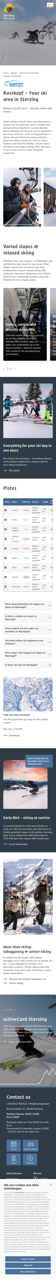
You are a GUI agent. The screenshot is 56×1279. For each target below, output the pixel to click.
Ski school (14, 470)
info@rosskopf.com (39, 1103)
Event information (18, 844)
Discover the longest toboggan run (27, 979)
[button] (51, 1184)
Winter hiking (16, 983)
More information (28, 1272)
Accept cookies (28, 1259)
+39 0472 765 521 (17, 1103)
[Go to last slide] (4, 368)
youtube (43, 1178)
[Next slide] (14, 368)
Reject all (28, 1265)
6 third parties (19, 1193)
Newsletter (12, 1178)
